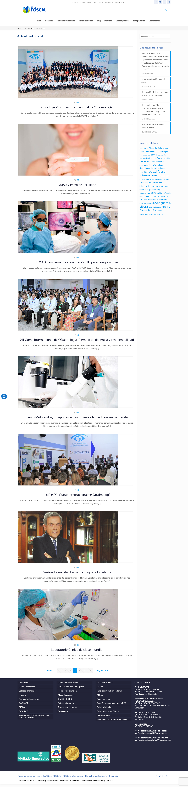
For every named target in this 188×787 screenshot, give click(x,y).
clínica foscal (156, 158)
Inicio (20, 28)
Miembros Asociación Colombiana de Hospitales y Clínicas (86, 780)
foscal (152, 171)
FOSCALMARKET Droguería (71, 687)
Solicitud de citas (104, 707)
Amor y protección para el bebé (153, 80)
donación (143, 172)
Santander (163, 199)
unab (152, 203)
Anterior (49, 670)
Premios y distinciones (29, 699)
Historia (22, 695)
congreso (155, 162)
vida (150, 207)
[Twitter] (160, 2)
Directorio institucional (68, 683)
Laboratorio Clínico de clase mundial (77, 649)
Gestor (100, 687)
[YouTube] (164, 2)
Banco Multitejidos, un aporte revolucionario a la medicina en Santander (77, 417)
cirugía (148, 158)
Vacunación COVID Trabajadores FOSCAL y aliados (34, 716)
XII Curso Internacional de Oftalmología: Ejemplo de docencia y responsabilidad (77, 339)
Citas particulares (105, 683)
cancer (154, 154)
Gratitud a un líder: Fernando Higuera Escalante (77, 572)
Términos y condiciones (47, 780)
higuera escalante (164, 176)
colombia (166, 158)
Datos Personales (27, 687)
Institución (24, 683)
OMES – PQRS (65, 699)
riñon (151, 200)
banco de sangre (161, 152)
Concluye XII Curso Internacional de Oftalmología (77, 107)
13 (90, 670)
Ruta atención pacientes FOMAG (112, 719)
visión (151, 214)
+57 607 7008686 (151, 715)
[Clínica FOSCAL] (34, 10)
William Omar (158, 214)
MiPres (100, 695)
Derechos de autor (26, 780)
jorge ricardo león (155, 183)
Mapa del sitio (103, 715)
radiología (148, 196)
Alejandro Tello (155, 148)
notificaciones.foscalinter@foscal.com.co (153, 740)
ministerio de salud (158, 186)
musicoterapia (146, 189)
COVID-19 (23, 711)
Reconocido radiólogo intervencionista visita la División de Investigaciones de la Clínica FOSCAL (154, 110)
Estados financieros (28, 691)
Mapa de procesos (66, 695)
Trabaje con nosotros (67, 707)
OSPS (153, 193)
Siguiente (101, 670)
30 (78, 180)
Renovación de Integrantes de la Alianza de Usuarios (155, 93)
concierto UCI (145, 161)
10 (78, 645)
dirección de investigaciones (152, 168)
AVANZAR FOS (98, 3)
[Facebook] (156, 2)
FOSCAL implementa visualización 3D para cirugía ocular (77, 262)
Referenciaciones (66, 703)
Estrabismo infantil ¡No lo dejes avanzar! (152, 126)
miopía (167, 186)
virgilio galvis (157, 207)
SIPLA (22, 707)
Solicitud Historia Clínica (108, 711)
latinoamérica (145, 186)
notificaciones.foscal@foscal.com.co (151, 733)
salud (155, 199)
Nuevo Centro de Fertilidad (77, 185)
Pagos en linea (103, 699)
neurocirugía (156, 190)
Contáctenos (63, 711)
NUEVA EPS (109, 3)
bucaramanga (145, 155)
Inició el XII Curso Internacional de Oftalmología (77, 494)
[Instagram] (168, 2)
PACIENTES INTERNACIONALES (81, 3)
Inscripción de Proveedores (109, 691)
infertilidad (158, 179)
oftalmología (145, 193)
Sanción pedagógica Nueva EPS (111, 703)
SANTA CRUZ (119, 3)
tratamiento (144, 203)
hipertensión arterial (147, 179)
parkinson (161, 193)
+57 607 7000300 (151, 703)
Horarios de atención (67, 691)
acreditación (144, 148)
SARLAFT (23, 703)
